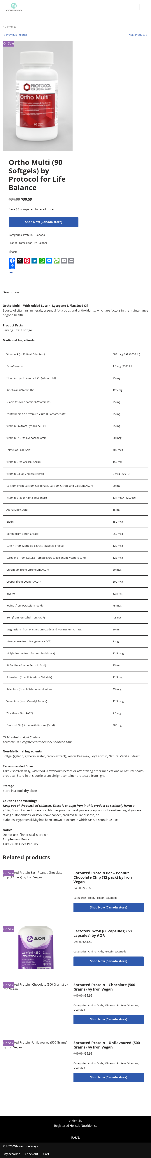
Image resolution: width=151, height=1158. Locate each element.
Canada (39, 235)
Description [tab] (11, 292)
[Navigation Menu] (144, 7)
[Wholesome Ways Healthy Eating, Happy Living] (14, 7)
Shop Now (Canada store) (43, 222)
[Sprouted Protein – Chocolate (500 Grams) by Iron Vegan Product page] (36, 1003)
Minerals (110, 1005)
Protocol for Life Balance (33, 243)
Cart (46, 1154)
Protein (11, 27)
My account (11, 1154)
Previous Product (16, 34)
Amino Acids (95, 951)
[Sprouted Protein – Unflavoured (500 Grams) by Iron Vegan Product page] (36, 1061)
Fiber (91, 897)
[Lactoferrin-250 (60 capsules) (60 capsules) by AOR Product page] (36, 947)
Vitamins (132, 1005)
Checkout (31, 1154)
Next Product (137, 34)
